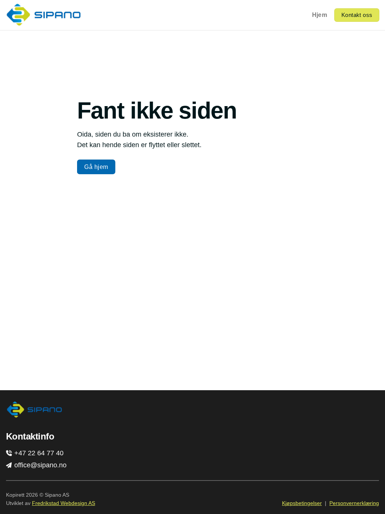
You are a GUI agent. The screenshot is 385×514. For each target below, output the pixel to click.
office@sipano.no (39, 465)
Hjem (319, 15)
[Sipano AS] (43, 15)
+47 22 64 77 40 (38, 453)
